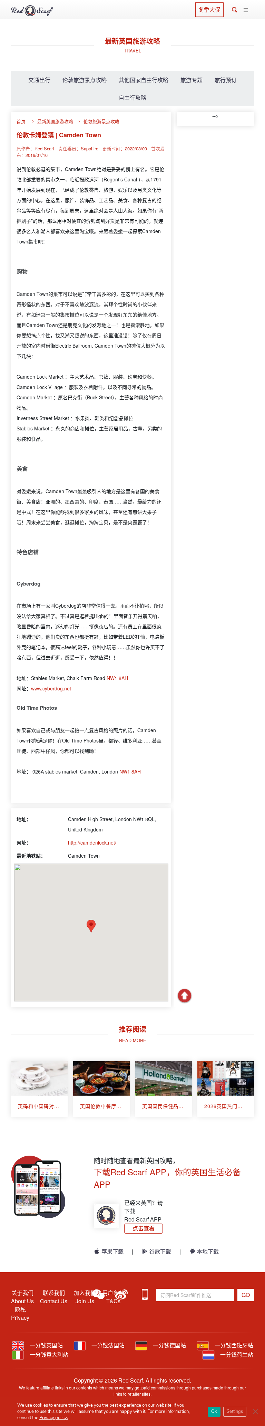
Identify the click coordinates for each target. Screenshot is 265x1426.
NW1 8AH (117, 678)
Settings (235, 1411)
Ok (214, 1411)
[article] (39, 1089)
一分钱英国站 (45, 1345)
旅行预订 (226, 80)
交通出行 (39, 80)
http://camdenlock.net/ (92, 842)
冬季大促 (209, 9)
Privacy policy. (53, 1418)
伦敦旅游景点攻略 (84, 80)
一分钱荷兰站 (236, 1354)
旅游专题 (191, 80)
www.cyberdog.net (51, 688)
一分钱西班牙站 (233, 1345)
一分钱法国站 (107, 1345)
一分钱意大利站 (48, 1354)
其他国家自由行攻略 (143, 80)
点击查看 (143, 1228)
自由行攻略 (132, 97)
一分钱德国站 (168, 1345)
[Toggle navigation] (246, 10)
